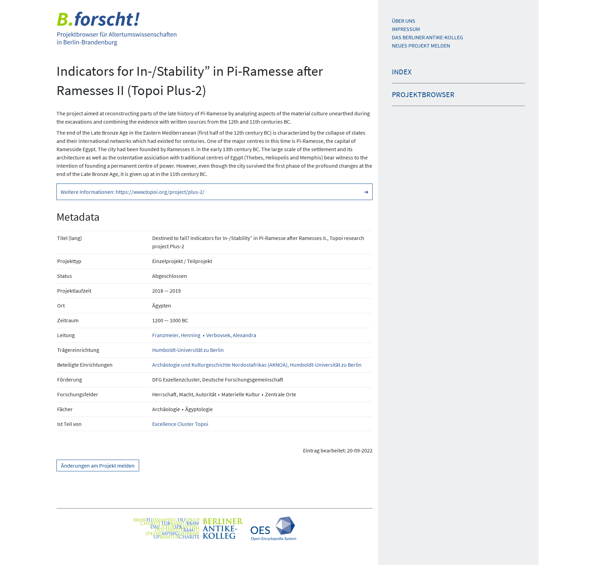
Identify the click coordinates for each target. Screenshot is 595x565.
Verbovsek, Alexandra (231, 335)
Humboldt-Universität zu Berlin (188, 349)
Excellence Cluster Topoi (180, 423)
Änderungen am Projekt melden (98, 465)
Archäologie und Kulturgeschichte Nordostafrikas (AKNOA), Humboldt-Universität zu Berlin (257, 364)
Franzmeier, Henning (176, 335)
